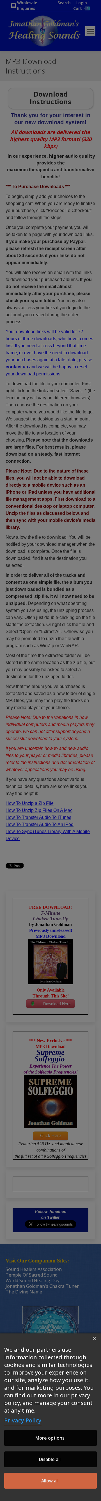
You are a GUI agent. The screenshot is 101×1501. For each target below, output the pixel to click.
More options (50, 1438)
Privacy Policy (23, 1420)
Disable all (50, 1459)
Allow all (50, 1481)
